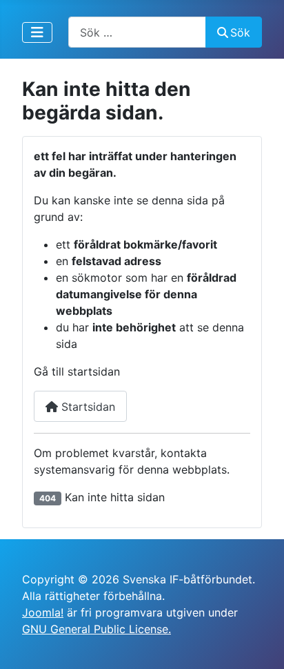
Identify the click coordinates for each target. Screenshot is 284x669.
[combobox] (137, 32)
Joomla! (42, 612)
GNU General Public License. (96, 629)
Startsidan (86, 407)
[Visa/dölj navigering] (37, 32)
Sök (240, 32)
